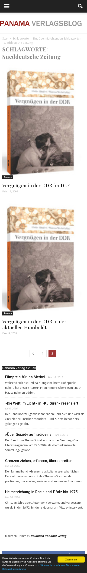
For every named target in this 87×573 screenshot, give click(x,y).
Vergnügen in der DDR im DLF (36, 185)
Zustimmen (71, 559)
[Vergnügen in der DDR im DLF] (43, 122)
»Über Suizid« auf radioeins (28, 434)
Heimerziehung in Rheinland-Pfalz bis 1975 (41, 492)
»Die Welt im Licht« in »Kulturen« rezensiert (41, 403)
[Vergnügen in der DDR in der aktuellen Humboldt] (43, 258)
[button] (80, 6)
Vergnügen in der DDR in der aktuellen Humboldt (34, 324)
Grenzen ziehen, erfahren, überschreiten (38, 461)
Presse (8, 177)
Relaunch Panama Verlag (48, 536)
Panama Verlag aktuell (19, 368)
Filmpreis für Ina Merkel (25, 377)
